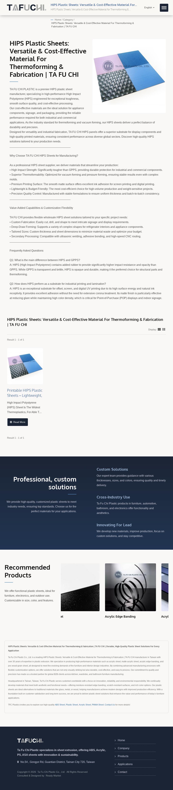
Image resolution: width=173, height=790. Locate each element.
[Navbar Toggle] (164, 8)
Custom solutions (112, 469)
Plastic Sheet (72, 705)
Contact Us (110, 705)
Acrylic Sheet (85, 705)
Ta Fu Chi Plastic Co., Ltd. (51, 772)
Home (58, 19)
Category (68, 19)
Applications (125, 764)
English (148, 7)
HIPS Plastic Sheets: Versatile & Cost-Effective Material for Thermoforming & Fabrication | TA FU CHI (92, 25)
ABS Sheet (60, 705)
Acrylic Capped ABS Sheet (135, 616)
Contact (122, 772)
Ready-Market (53, 775)
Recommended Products (27, 571)
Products (123, 756)
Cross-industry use (113, 497)
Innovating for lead (114, 524)
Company (123, 748)
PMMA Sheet (98, 705)
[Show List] (164, 329)
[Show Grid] (159, 329)
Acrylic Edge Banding (76, 616)
